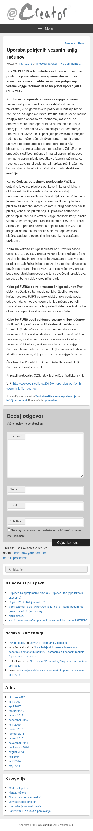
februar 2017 (16, 711)
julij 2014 (14, 756)
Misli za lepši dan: (20, 788)
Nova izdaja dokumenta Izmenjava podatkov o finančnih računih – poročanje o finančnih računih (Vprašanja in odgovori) (46, 651)
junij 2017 (15, 701)
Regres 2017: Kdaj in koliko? (27, 602)
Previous (68, 43)
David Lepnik (17, 643)
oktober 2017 (17, 697)
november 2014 (18, 743)
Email (13, 505)
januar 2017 (16, 715)
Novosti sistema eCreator (24, 797)
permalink (51, 400)
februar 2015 (16, 733)
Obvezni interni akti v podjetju (48, 643)
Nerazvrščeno (17, 792)
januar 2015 (16, 738)
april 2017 (15, 706)
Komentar (16, 436)
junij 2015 (15, 724)
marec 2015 (16, 729)
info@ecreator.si (46, 63)
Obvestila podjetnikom (23, 801)
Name (13, 489)
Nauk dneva (16, 616)
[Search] (8, 569)
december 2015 (18, 720)
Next (82, 43)
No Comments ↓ (71, 63)
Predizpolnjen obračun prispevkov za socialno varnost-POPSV (48, 620)
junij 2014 (15, 761)
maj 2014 (14, 766)
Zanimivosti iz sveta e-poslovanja (55, 396)
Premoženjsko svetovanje (25, 806)
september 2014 (19, 747)
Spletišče (15, 521)
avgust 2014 (16, 752)
